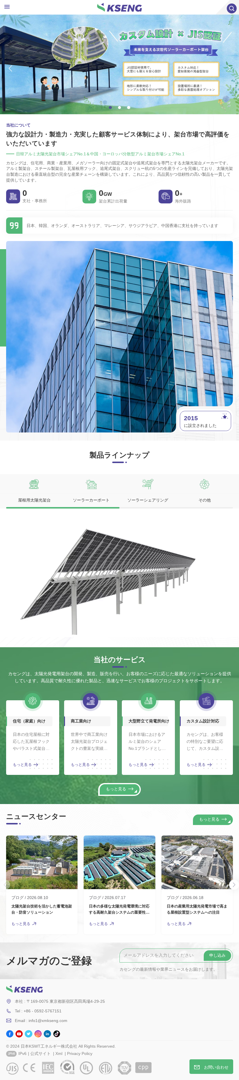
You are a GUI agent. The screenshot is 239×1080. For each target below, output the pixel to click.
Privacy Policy (79, 1053)
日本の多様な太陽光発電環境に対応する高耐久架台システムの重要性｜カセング (119, 910)
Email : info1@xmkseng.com (41, 1020)
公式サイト (40, 1053)
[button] (110, 107)
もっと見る (22, 765)
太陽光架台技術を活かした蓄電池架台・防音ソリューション (41, 909)
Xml (58, 1053)
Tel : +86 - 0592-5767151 (38, 1011)
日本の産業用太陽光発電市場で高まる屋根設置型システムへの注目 (197, 909)
